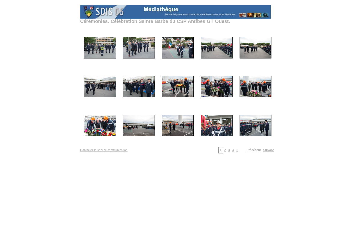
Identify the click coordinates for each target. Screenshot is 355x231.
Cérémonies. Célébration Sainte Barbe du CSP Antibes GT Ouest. (155, 21)
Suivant (268, 150)
